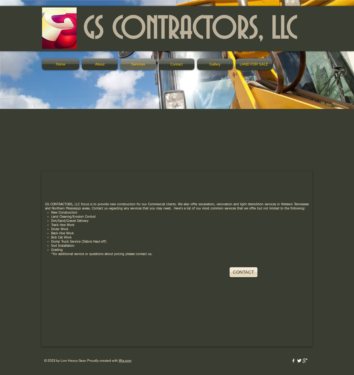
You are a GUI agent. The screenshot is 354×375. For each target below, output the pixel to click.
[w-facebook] (293, 360)
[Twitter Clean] (299, 360)
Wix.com (125, 361)
